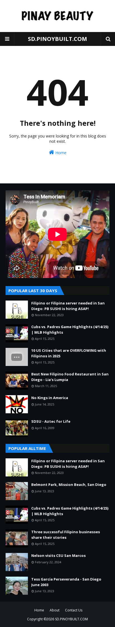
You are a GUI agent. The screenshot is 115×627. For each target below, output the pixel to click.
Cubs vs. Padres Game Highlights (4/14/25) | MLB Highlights (69, 329)
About (54, 610)
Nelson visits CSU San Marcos (58, 555)
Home (60, 152)
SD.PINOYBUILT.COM (57, 39)
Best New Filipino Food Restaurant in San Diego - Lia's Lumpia (70, 377)
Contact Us (73, 610)
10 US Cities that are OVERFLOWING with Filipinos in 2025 (68, 353)
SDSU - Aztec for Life (50, 421)
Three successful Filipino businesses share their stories (65, 534)
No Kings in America (49, 397)
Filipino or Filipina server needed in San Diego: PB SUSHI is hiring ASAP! (68, 306)
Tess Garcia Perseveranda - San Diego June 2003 (66, 582)
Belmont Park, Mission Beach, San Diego (68, 484)
